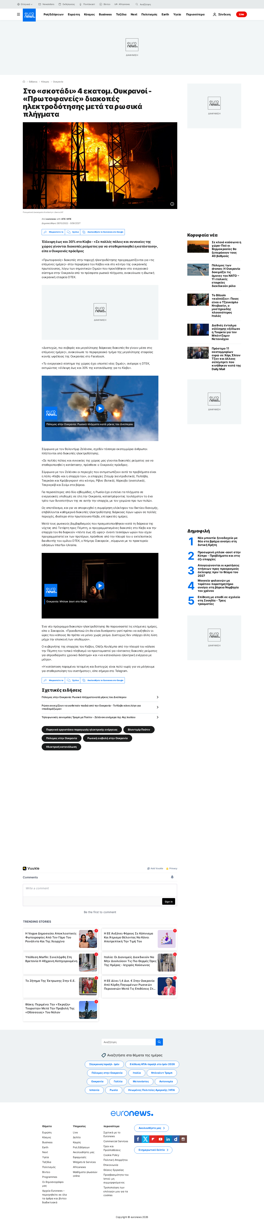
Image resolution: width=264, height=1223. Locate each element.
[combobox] (155, 4)
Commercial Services (115, 1141)
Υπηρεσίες (79, 1126)
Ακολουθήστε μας (83, 1152)
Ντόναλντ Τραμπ (161, 1072)
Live (241, 14)
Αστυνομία (166, 1081)
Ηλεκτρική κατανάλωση (61, 746)
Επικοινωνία (110, 1164)
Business (105, 14)
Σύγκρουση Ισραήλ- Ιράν (104, 1064)
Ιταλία (137, 1072)
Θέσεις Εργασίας (113, 1169)
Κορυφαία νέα (202, 235)
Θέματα (47, 1126)
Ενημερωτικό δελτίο (152, 1149)
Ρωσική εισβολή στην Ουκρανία (107, 738)
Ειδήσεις (33, 82)
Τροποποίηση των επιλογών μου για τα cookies (115, 1191)
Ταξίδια (121, 14)
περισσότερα (111, 1126)
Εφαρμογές (79, 1157)
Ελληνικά (25, 4)
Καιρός (77, 1142)
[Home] (24, 81)
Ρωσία (114, 1089)
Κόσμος (89, 14)
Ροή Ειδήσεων (54, 14)
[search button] (137, 4)
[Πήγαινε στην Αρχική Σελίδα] (29, 15)
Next (134, 14)
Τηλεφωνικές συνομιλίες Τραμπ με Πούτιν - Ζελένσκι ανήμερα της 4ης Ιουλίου (88, 717)
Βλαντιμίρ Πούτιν (139, 729)
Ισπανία (94, 1089)
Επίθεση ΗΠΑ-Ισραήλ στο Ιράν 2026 (152, 1064)
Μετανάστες (141, 1081)
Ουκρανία (58, 82)
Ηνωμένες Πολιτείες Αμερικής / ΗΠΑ (151, 1089)
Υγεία (177, 14)
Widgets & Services (84, 1161)
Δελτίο (77, 1137)
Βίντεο (46, 1172)
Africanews (79, 1167)
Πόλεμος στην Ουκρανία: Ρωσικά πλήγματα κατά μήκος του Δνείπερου (84, 697)
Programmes (49, 1176)
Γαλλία (118, 1081)
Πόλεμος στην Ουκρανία (61, 738)
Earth (165, 14)
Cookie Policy (111, 1155)
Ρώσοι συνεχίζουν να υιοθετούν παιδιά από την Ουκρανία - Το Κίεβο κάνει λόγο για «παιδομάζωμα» (91, 707)
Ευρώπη (74, 14)
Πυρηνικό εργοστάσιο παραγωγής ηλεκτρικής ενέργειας (81, 729)
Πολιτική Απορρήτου (115, 1159)
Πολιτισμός (149, 14)
